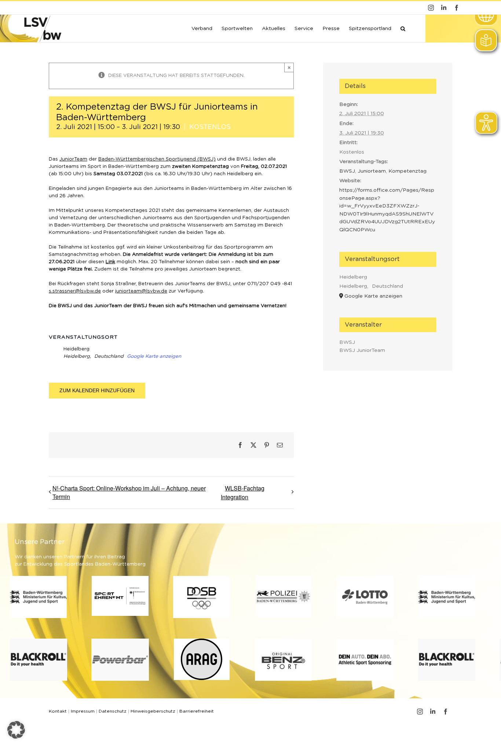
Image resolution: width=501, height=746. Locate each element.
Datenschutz (113, 711)
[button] (403, 28)
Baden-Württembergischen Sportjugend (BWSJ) (157, 159)
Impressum (83, 711)
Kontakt (58, 711)
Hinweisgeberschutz (153, 711)
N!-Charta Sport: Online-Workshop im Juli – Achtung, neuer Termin (129, 492)
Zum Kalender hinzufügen (97, 390)
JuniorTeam (73, 159)
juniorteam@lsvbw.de (141, 291)
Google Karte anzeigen (154, 356)
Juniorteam (372, 171)
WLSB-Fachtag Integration (242, 492)
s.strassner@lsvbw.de (75, 291)
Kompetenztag (407, 171)
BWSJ (347, 171)
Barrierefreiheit (196, 711)
